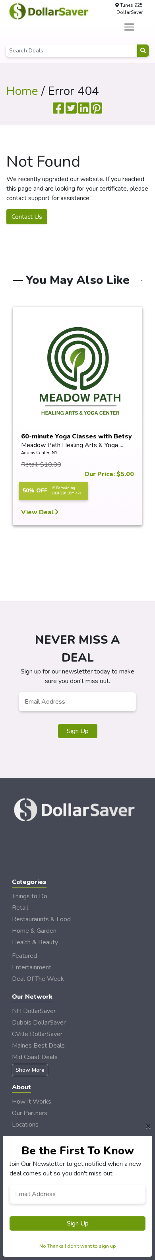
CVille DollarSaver (37, 1034)
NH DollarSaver (34, 1011)
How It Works (31, 1101)
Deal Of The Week (38, 978)
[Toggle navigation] (129, 27)
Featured (24, 955)
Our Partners (29, 1113)
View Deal (38, 512)
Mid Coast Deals (35, 1057)
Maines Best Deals (38, 1045)
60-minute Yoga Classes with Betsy (76, 436)
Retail (20, 907)
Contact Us (27, 216)
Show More (30, 1070)
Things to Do (29, 896)
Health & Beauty (35, 942)
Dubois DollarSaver (39, 1022)
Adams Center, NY (39, 453)
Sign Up (78, 731)
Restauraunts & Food (41, 919)
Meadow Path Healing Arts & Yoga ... (72, 445)
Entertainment (31, 967)
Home (22, 91)
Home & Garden (34, 930)
